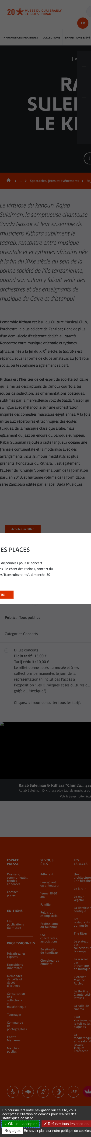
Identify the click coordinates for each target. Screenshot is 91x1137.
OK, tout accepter (22, 1124)
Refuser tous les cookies (67, 1124)
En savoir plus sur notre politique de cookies (57, 1131)
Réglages (12, 1131)
